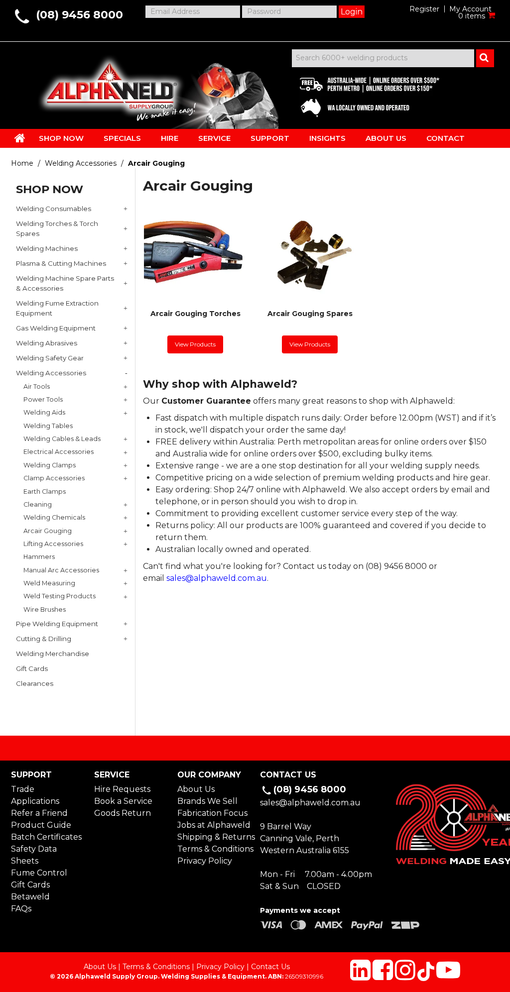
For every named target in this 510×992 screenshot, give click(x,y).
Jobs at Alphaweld (213, 825)
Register (424, 8)
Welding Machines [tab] (47, 248)
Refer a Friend (39, 813)
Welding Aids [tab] (44, 412)
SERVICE (214, 138)
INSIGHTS (327, 138)
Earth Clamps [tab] (44, 491)
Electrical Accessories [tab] (58, 451)
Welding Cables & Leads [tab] (62, 438)
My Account (470, 8)
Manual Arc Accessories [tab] (61, 570)
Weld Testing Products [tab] (59, 596)
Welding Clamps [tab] (49, 465)
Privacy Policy (204, 861)
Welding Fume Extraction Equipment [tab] (57, 308)
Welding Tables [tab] (48, 426)
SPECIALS (122, 138)
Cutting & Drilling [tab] (43, 639)
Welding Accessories (81, 163)
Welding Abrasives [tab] (46, 343)
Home (22, 163)
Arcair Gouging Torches (195, 313)
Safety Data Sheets (34, 855)
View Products (195, 344)
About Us (196, 789)
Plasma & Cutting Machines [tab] (61, 263)
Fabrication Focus (212, 813)
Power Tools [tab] (43, 399)
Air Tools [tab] (36, 386)
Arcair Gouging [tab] (47, 531)
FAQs (21, 908)
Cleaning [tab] (37, 504)
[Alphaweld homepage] (109, 84)
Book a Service (123, 801)
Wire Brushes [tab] (44, 609)
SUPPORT (270, 138)
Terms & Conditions (213, 849)
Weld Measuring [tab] (49, 583)
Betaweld (30, 896)
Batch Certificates (46, 837)
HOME (20, 138)
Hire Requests (122, 789)
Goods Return (122, 813)
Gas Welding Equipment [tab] (56, 328)
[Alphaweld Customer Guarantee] (361, 94)
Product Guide (41, 825)
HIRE (169, 138)
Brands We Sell (207, 801)
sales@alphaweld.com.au (216, 578)
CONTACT (445, 138)
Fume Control (39, 873)
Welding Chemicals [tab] (54, 517)
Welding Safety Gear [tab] (50, 358)
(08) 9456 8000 (79, 14)
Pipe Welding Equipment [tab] (57, 624)
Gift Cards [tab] (32, 668)
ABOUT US (386, 138)
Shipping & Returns (213, 837)
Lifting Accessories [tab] (53, 544)
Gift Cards (30, 884)
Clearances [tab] (34, 683)
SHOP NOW (61, 138)
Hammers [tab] (39, 556)
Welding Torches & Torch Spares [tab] (57, 228)
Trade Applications (35, 795)
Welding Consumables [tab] (53, 209)
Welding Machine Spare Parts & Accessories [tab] (65, 283)
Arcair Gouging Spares (310, 313)
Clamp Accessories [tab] (54, 478)
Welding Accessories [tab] (51, 373)
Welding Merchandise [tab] (52, 654)
